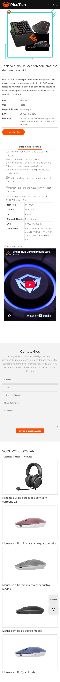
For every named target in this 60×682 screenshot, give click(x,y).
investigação (13, 132)
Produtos (27, 456)
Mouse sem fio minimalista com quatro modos (26, 587)
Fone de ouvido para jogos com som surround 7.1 (24, 499)
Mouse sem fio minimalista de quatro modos (29, 543)
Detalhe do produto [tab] (30, 146)
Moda (17, 456)
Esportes (8, 456)
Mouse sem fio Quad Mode (18, 672)
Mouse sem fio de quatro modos (22, 630)
